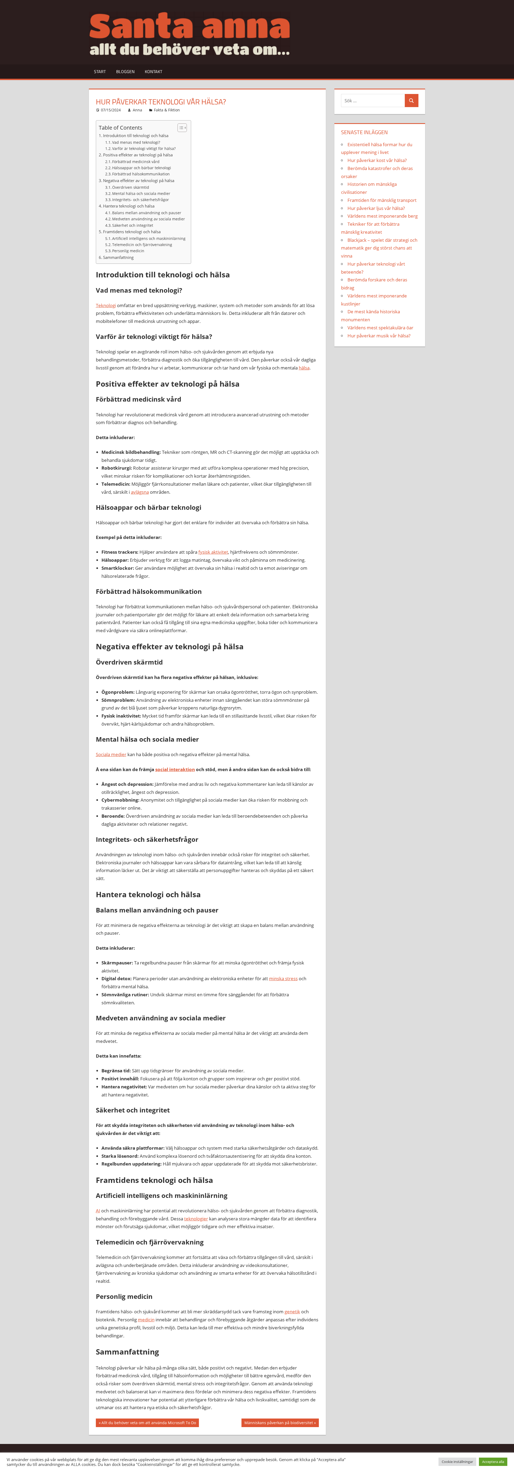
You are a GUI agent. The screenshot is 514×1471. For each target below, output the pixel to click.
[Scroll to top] (505, 1462)
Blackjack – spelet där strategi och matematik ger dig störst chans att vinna (379, 248)
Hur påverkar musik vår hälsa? (378, 336)
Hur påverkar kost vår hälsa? (377, 160)
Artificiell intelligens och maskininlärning (149, 238)
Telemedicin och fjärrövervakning (142, 244)
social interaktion (175, 769)
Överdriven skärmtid (130, 187)
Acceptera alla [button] (493, 1461)
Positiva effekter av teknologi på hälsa (138, 154)
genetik (292, 1311)
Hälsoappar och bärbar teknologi (141, 167)
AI (98, 1211)
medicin (146, 1320)
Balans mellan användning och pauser (146, 212)
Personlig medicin (128, 250)
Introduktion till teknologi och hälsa (135, 135)
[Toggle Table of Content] (179, 127)
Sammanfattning (118, 257)
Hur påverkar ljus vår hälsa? (376, 208)
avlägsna (140, 492)
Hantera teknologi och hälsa (128, 206)
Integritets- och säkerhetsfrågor (140, 199)
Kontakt (153, 71)
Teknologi (106, 305)
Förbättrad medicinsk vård (136, 161)
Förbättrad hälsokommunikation (141, 173)
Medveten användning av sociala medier (148, 218)
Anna (137, 109)
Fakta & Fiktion (167, 109)
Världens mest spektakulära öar (380, 328)
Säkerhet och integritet (132, 225)
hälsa (304, 368)
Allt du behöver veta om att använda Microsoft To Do (148, 1423)
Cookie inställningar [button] (457, 1461)
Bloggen (125, 71)
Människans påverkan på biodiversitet (278, 1423)
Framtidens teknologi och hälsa (132, 231)
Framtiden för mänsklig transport (382, 200)
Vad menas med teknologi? (136, 142)
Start (100, 71)
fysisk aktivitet (213, 552)
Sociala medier (111, 754)
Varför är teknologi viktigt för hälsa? (144, 148)
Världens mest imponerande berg (382, 216)
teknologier (196, 1219)
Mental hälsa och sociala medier (141, 193)
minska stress (283, 978)
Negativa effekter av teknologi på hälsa (138, 180)
